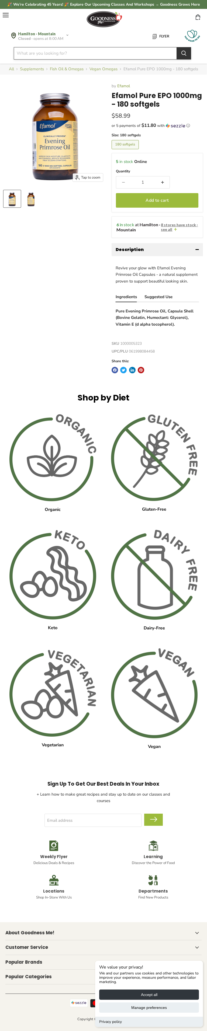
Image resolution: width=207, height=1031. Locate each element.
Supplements (32, 69)
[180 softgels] (126, 150)
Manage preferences (149, 1007)
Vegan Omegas (103, 69)
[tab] (126, 297)
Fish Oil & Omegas (67, 69)
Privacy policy (110, 1021)
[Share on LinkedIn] (132, 370)
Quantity (123, 171)
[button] (157, 125)
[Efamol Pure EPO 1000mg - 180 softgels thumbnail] (12, 198)
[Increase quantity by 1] (163, 182)
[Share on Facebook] (115, 370)
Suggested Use (158, 296)
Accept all (149, 994)
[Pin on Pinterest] (141, 370)
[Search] (184, 53)
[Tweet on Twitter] (123, 370)
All (11, 69)
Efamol (123, 86)
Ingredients (126, 296)
